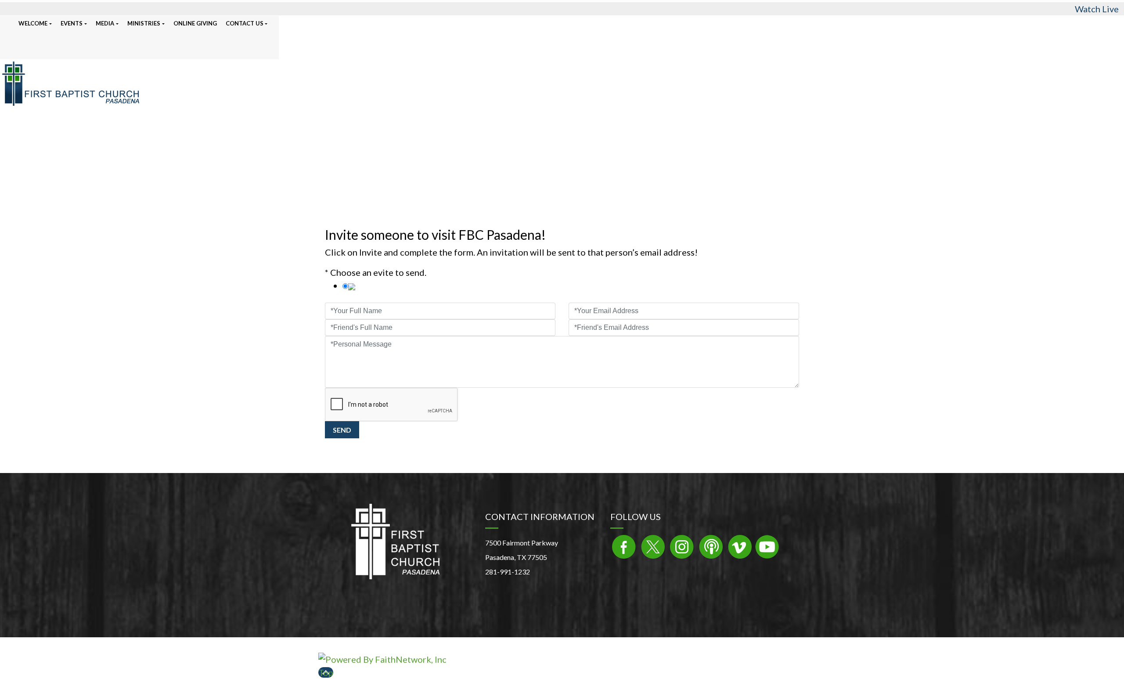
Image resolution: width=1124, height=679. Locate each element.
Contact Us (244, 23)
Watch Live (1097, 9)
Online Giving (195, 23)
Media (105, 23)
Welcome (32, 23)
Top (325, 672)
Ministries (143, 23)
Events (72, 23)
